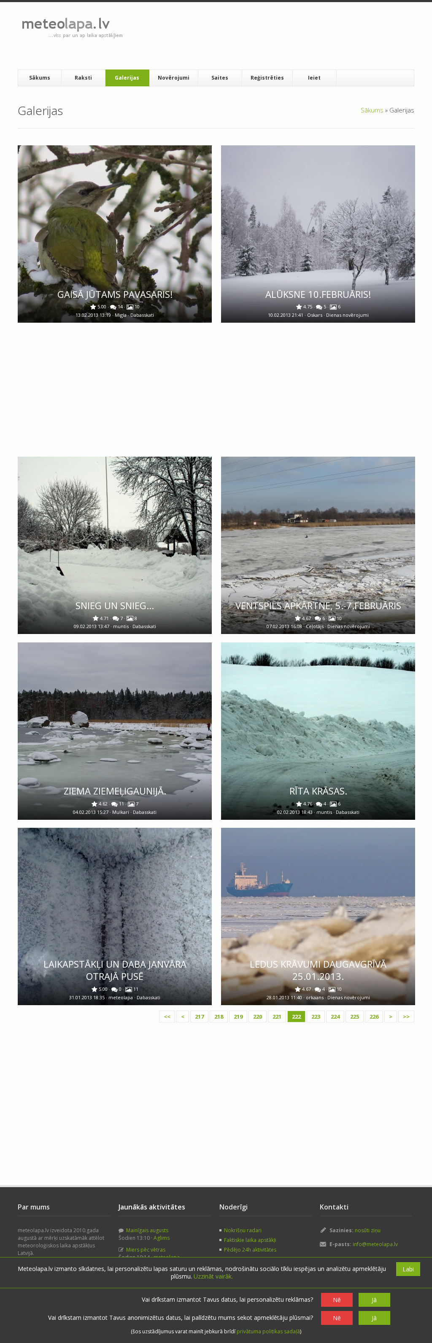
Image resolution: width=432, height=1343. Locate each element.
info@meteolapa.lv (375, 1244)
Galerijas (127, 77)
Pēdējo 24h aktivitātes (250, 1249)
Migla (121, 315)
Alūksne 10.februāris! (318, 294)
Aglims (162, 1237)
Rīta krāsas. (318, 791)
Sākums (39, 77)
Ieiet (314, 77)
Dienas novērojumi (347, 315)
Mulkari (121, 812)
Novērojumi (173, 77)
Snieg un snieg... (115, 605)
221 (277, 1016)
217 (199, 1016)
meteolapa (121, 997)
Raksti (83, 77)
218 (218, 1016)
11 (122, 803)
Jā (374, 1300)
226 (374, 1016)
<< (167, 1016)
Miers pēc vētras (145, 1249)
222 (296, 1016)
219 (238, 1016)
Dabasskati (142, 315)
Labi (408, 1269)
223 (315, 1016)
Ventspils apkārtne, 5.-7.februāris (318, 605)
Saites (219, 77)
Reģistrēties (267, 77)
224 (335, 1016)
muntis (121, 626)
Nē (337, 1300)
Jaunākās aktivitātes (152, 1207)
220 (257, 1016)
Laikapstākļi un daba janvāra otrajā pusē (114, 970)
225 (354, 1016)
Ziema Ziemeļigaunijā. (115, 791)
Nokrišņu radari (243, 1230)
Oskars (315, 315)
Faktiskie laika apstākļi (250, 1240)
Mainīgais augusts (146, 1230)
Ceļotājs (315, 626)
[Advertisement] (283, 36)
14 (121, 306)
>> (406, 1016)
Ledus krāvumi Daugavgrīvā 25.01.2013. (318, 970)
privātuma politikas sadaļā (268, 1331)
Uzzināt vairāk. (213, 1276)
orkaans (315, 997)
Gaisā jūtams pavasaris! (115, 294)
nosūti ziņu (368, 1230)
